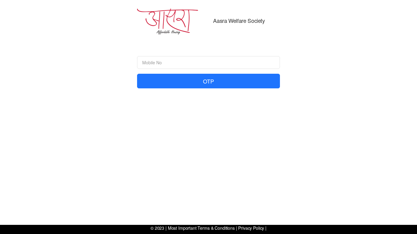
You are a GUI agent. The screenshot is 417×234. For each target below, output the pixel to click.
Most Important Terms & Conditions (201, 228)
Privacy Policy (251, 228)
